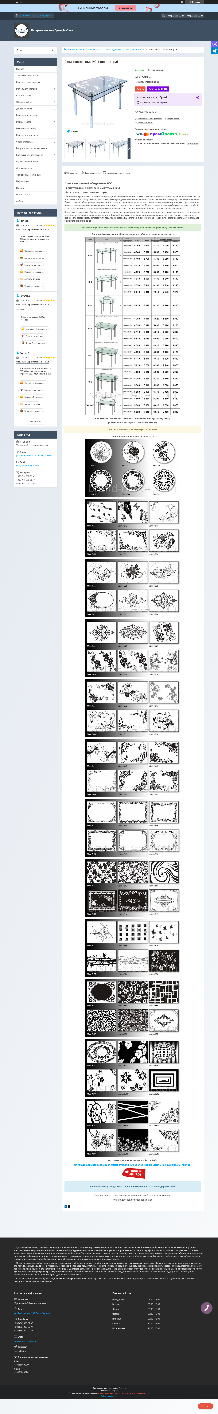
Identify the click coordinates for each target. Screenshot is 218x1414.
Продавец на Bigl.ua (109, 1391)
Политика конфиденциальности (135, 1393)
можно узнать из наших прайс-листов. (167, 1164)
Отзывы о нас (23, 194)
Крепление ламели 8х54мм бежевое (33, 318)
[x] (69, 1207)
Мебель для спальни (26, 89)
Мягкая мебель (23, 122)
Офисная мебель (24, 102)
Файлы (19, 201)
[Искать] (53, 50)
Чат (208, 1406)
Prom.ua (122, 1388)
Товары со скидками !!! (27, 75)
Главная (20, 69)
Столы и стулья (93, 49)
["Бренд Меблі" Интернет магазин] (21, 30)
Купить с (153, 89)
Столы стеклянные (132, 49)
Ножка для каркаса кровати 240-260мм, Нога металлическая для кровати (35, 239)
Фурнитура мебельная (27, 161)
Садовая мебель (24, 142)
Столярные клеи (24, 168)
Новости (20, 188)
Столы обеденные (112, 49)
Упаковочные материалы (28, 175)
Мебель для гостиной (27, 115)
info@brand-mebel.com (27, 466)
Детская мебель (24, 109)
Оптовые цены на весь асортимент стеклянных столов (108, 1164)
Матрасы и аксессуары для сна (31, 148)
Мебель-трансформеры (28, 82)
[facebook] (66, 1207)
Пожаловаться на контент (109, 1393)
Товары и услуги (76, 49)
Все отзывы (35, 421)
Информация (22, 181)
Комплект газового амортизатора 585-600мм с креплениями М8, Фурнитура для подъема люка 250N (36, 371)
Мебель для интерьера (27, 135)
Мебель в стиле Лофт (26, 128)
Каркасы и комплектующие (29, 155)
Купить (140, 89)
